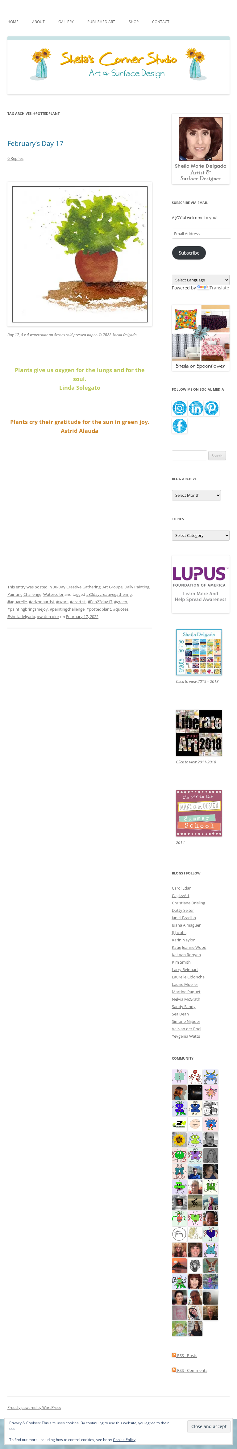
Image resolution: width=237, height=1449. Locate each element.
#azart (62, 601)
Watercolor (53, 594)
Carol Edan (182, 888)
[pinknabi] (210, 1218)
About (38, 21)
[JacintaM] (210, 1155)
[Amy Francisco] (179, 1076)
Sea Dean (180, 1014)
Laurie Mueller (185, 984)
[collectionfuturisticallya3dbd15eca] (210, 1092)
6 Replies (15, 158)
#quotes (120, 609)
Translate (219, 288)
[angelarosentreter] (195, 1108)
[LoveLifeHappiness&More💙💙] (210, 1171)
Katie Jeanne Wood (189, 947)
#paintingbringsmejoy (27, 609)
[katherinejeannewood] (179, 1281)
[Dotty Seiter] (179, 1328)
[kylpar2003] (179, 1155)
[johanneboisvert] (195, 1297)
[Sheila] (195, 1281)
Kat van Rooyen (186, 954)
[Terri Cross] (210, 1187)
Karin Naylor (183, 940)
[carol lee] (210, 1108)
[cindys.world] (195, 1076)
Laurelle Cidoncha (188, 977)
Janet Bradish (184, 917)
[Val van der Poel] (179, 1171)
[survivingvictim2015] (195, 1234)
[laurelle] (195, 1139)
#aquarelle (17, 601)
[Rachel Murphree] (195, 1249)
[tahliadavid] (179, 1139)
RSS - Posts (186, 1355)
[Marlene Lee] (210, 1265)
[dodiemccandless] (179, 1249)
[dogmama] (195, 1202)
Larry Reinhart (185, 969)
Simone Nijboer (186, 1021)
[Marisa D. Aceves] (179, 1297)
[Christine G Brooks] (210, 1249)
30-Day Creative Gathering (77, 587)
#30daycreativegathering (109, 594)
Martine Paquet (186, 991)
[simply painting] (210, 1281)
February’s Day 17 (35, 143)
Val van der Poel (186, 1029)
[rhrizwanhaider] (179, 1124)
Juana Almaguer (186, 925)
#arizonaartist (41, 601)
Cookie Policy (124, 1439)
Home (13, 21)
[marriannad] (195, 1187)
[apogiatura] (210, 1234)
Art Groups (112, 587)
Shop (134, 21)
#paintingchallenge (67, 609)
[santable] (195, 1092)
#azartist (78, 601)
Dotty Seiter (183, 910)
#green (120, 601)
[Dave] (210, 1139)
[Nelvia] (179, 1187)
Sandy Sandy (184, 1006)
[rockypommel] (195, 1155)
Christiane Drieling (188, 903)
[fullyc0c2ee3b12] (195, 1328)
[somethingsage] (210, 1297)
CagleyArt (180, 895)
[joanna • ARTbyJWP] (195, 1124)
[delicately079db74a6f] (179, 1108)
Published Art (101, 21)
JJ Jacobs (179, 932)
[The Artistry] (179, 1234)
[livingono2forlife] (179, 1218)
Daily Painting (136, 587)
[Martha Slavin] (210, 1312)
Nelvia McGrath (186, 999)
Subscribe (189, 253)
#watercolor (48, 616)
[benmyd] (179, 1202)
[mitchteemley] (210, 1202)
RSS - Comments (191, 1370)
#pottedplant (98, 609)
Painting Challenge (24, 594)
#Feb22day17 (100, 601)
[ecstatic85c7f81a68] (210, 1124)
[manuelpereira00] (195, 1218)
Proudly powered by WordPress (34, 1407)
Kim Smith (181, 962)
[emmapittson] (179, 1092)
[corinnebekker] (179, 1312)
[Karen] (210, 1076)
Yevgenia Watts (186, 1036)
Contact (160, 21)
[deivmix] (195, 1265)
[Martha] (179, 1265)
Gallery (66, 21)
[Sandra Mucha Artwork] (195, 1312)
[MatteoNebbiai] (195, 1171)
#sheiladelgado (21, 616)
